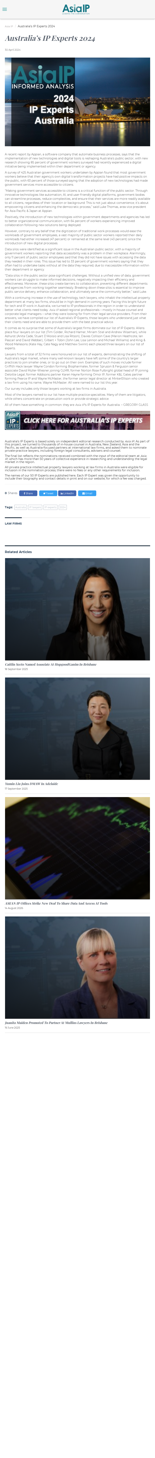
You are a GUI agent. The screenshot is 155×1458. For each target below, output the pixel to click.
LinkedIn (68, 493)
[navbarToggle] (4, 9)
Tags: (9, 507)
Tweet (49, 493)
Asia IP (9, 26)
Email (88, 493)
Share (29, 493)
